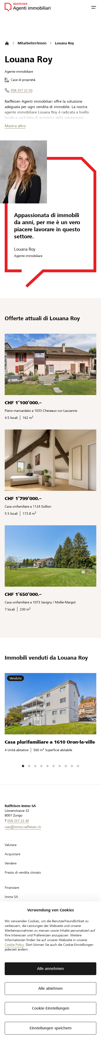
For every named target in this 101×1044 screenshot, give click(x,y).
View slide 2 (29, 766)
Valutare (10, 845)
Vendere (10, 863)
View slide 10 (78, 766)
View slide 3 (35, 766)
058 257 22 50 (21, 90)
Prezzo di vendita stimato (23, 872)
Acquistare (12, 854)
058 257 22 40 (18, 821)
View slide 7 (59, 766)
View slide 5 (47, 766)
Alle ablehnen (50, 988)
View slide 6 (53, 766)
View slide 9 (72, 766)
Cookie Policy (14, 945)
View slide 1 (23, 766)
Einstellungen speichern (51, 1028)
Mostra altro (15, 126)
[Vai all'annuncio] (50, 364)
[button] (94, 7)
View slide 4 (41, 766)
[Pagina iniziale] (7, 43)
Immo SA (11, 897)
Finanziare (12, 887)
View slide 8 (66, 766)
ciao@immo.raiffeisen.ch (23, 827)
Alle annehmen (50, 968)
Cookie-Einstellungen (50, 1008)
